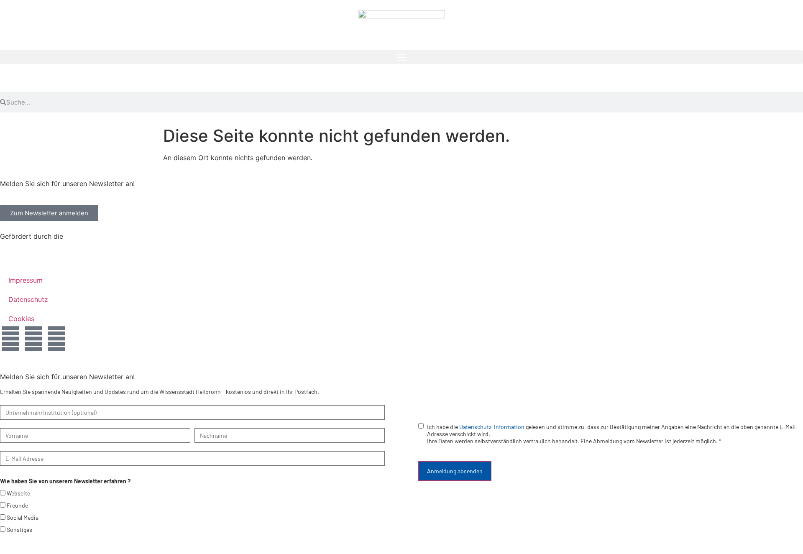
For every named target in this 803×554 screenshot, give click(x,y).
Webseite (18, 493)
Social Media (22, 517)
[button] (401, 57)
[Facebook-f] (10, 338)
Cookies (21, 318)
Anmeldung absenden (455, 471)
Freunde (17, 505)
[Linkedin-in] (56, 338)
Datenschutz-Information (491, 426)
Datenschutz (28, 299)
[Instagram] (33, 338)
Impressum (25, 280)
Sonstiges (19, 529)
